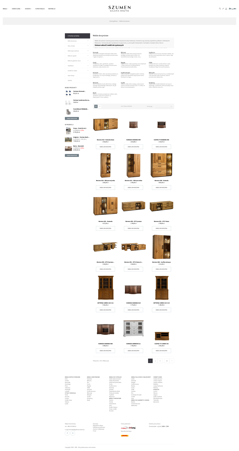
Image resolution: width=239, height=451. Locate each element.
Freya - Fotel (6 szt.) (79, 128)
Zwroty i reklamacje (98, 429)
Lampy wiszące (157, 379)
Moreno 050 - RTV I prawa (133, 221)
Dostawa (95, 424)
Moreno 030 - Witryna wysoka (105, 180)
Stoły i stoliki (113, 409)
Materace (112, 396)
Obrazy (155, 393)
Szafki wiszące (125, 73)
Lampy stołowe (157, 382)
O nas (94, 431)
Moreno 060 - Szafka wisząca (161, 262)
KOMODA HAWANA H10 (133, 303)
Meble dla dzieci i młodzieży (141, 377)
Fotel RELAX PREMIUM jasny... (80, 109)
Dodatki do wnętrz (72, 70)
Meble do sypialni (72, 56)
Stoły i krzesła (71, 46)
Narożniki (67, 382)
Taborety (67, 388)
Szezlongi (67, 384)
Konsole (95, 73)
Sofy (66, 379)
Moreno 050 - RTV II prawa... (105, 262)
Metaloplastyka (157, 398)
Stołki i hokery (113, 407)
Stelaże (111, 389)
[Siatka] (96, 106)
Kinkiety (155, 384)
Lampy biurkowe (158, 386)
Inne (132, 398)
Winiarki (95, 83)
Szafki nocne (113, 386)
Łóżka (133, 379)
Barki (94, 93)
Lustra (155, 391)
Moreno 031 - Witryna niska (133, 180)
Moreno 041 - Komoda (105, 221)
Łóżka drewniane (114, 380)
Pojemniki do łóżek (114, 391)
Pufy (66, 386)
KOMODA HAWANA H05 (133, 140)
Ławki (66, 404)
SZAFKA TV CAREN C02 (162, 344)
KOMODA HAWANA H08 (105, 344)
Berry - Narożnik (78, 146)
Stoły (66, 395)
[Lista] (99, 106)
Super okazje (71, 75)
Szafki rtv (152, 52)
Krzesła (67, 396)
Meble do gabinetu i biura (74, 61)
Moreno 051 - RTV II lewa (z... (133, 262)
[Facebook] (67, 433)
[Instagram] (72, 433)
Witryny (123, 52)
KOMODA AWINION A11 (133, 344)
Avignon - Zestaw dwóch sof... (81, 137)
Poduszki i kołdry (114, 393)
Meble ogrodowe (115, 398)
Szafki (123, 83)
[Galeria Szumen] (119, 8)
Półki (150, 62)
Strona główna (73, 36)
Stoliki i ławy (68, 400)
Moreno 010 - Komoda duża (105, 140)
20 (166, 361)
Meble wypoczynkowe (73, 51)
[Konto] (226, 8)
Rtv (88, 382)
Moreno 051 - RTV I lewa (161, 221)
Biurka (133, 386)
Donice (111, 400)
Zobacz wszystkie (72, 118)
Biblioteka (134, 405)
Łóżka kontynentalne (115, 382)
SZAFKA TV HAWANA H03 (161, 140)
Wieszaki (152, 73)
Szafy (94, 62)
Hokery (67, 402)
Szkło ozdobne (157, 396)
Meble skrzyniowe (72, 41)
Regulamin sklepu (98, 425)
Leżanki (67, 391)
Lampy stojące (157, 380)
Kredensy (152, 83)
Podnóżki (67, 389)
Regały (123, 62)
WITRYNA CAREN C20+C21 (105, 303)
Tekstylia (156, 400)
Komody (95, 52)
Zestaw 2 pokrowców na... (81, 100)
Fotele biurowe (135, 404)
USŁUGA (70, 80)
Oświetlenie (70, 66)
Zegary (155, 395)
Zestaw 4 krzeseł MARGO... (78, 91)
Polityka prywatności (99, 427)
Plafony (155, 388)
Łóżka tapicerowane (115, 379)
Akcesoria (156, 402)
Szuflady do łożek (136, 395)
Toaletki (111, 395)
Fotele (67, 380)
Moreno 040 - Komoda (161, 180)
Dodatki (156, 389)
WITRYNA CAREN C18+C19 (161, 303)
